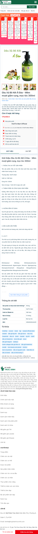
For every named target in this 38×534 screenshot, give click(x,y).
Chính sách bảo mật (7, 399)
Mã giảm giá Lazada (7, 434)
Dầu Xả (33, 10)
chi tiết (28, 151)
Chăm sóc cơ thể (6, 460)
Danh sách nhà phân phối (8, 421)
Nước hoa (3, 499)
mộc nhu (29, 333)
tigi (20, 331)
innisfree (4, 331)
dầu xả (12, 336)
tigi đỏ (28, 336)
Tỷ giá (11, 527)
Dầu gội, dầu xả (25, 10)
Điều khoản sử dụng (7, 404)
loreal (16, 331)
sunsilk (4, 347)
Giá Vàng (28, 527)
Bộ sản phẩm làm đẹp (7, 495)
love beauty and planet (14, 347)
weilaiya (15, 341)
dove (24, 339)
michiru (25, 347)
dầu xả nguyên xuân (19, 350)
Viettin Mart (11, 99)
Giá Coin (2, 529)
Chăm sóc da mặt (6, 456)
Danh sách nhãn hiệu (7, 417)
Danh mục (3, 412)
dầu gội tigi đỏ (12, 333)
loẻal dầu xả (30, 350)
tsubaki (22, 336)
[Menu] (35, 2)
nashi (32, 336)
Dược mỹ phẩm (5, 465)
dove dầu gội (18, 339)
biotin (16, 336)
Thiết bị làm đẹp (5, 490)
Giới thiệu (9, 151)
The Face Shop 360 (20, 527)
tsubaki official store (28, 331)
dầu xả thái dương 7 (17, 352)
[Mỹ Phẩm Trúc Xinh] (9, 368)
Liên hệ (2, 442)
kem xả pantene (7, 350)
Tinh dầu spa (4, 503)
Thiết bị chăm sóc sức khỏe (9, 486)
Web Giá (34, 527)
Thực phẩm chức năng (7, 482)
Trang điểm (4, 452)
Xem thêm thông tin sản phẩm (19, 295)
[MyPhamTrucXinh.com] (7, 2)
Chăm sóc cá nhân (6, 477)
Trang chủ (3, 10)
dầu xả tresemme (7, 339)
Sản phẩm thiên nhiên (7, 469)
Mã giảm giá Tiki (5, 429)
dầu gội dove (22, 333)
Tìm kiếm (32, 7)
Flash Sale (5, 15)
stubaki (4, 333)
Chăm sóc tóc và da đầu (13, 10)
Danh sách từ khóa (6, 425)
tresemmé (5, 336)
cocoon (11, 331)
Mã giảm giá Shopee (7, 438)
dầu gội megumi (7, 341)
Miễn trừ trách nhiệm (7, 408)
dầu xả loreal (6, 352)
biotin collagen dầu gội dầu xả (11, 344)
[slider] (5, 87)
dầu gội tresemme (26, 344)
